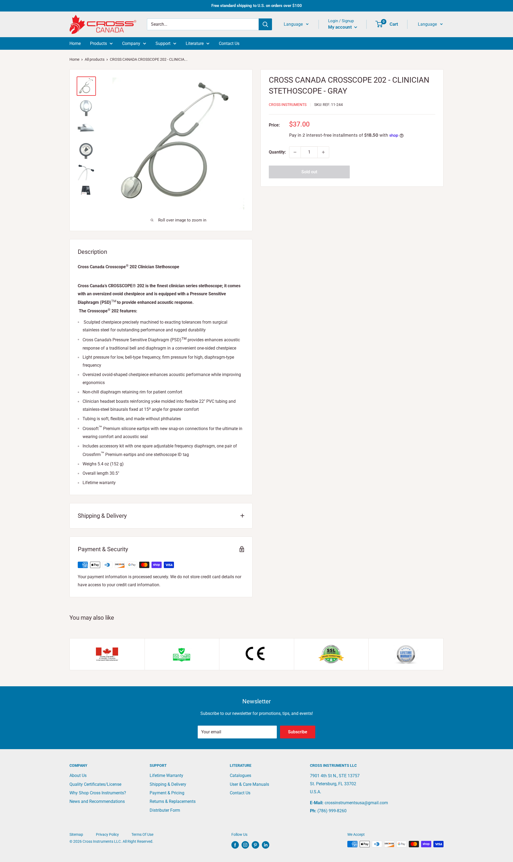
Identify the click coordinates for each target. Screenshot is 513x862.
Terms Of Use (142, 834)
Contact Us (229, 43)
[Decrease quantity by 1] (295, 152)
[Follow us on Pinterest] (255, 844)
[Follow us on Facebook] (235, 844)
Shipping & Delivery (168, 784)
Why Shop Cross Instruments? (97, 792)
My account (340, 27)
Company (131, 43)
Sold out (309, 171)
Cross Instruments (287, 105)
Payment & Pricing (167, 792)
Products (98, 43)
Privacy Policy (107, 834)
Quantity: (277, 152)
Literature (195, 43)
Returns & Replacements (173, 801)
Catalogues (240, 775)
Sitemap (76, 834)
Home (75, 43)
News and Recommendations (97, 801)
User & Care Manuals (249, 784)
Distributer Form (165, 810)
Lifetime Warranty (166, 775)
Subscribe (297, 731)
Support (163, 43)
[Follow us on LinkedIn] (265, 844)
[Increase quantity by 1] (323, 152)
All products (94, 59)
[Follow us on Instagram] (245, 844)
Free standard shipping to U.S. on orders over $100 (256, 5)
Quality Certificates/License (95, 784)
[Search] (265, 24)
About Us (78, 775)
